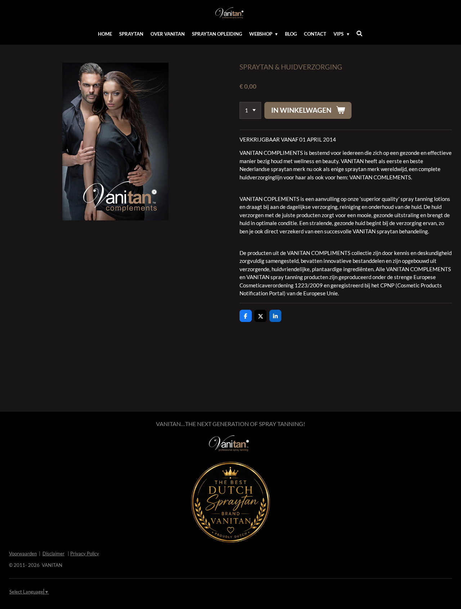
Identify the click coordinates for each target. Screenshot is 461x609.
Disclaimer (53, 553)
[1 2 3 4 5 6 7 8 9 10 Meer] (250, 110)
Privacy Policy (84, 553)
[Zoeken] (360, 33)
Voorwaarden (23, 553)
